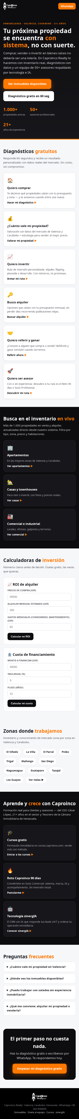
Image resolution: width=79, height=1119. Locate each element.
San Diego (47, 761)
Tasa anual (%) (16, 674)
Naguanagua (14, 770)
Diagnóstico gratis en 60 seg (28, 96)
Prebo (65, 752)
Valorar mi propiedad (22, 240)
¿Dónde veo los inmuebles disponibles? (37, 978)
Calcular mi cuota (22, 703)
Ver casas (14, 500)
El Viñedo (12, 752)
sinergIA (60, 1112)
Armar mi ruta (17, 278)
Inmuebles (20, 1112)
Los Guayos (13, 779)
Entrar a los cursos (20, 854)
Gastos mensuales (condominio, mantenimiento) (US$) (38, 619)
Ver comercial (17, 534)
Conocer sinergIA (19, 931)
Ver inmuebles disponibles (27, 84)
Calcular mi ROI (20, 636)
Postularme (15, 892)
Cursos (50, 1112)
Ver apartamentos (20, 466)
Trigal (9, 761)
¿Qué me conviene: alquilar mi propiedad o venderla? (38, 1008)
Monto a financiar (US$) (23, 660)
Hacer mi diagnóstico (22, 202)
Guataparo (37, 770)
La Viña (30, 752)
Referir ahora (17, 355)
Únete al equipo (36, 1112)
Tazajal (56, 770)
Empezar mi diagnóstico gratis (39, 1069)
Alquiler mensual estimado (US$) (28, 603)
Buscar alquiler (18, 317)
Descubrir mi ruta (19, 393)
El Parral (48, 752)
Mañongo (27, 761)
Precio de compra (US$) (22, 590)
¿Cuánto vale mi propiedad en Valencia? (38, 967)
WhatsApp (67, 6)
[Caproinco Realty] (10, 6)
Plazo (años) (15, 687)
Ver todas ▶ (36, 779)
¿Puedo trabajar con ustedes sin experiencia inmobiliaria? (39, 992)
